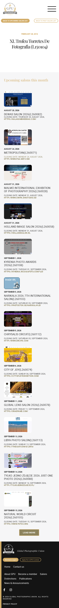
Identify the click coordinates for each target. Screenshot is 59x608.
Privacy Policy (10, 604)
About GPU (9, 574)
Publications (25, 578)
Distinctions (10, 578)
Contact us (18, 566)
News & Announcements (16, 583)
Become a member (27, 574)
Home (7, 566)
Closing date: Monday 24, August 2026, (23, 157)
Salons (43, 574)
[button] (29, 532)
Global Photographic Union (30, 550)
